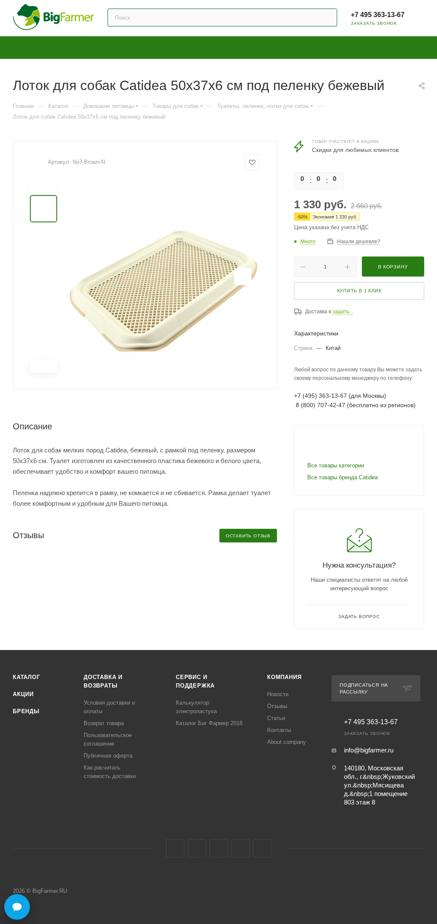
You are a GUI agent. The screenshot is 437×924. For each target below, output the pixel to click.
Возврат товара (104, 723)
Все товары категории (335, 465)
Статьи (276, 718)
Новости (277, 694)
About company (286, 742)
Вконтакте (175, 848)
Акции (23, 694)
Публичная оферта (108, 755)
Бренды (26, 711)
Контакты (279, 730)
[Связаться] (17, 907)
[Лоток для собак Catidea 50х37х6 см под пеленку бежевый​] (164, 277)
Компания (284, 677)
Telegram (197, 848)
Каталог (26, 677)
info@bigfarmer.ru (368, 750)
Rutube (240, 848)
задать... (342, 312)
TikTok (262, 848)
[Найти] (326, 17)
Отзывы (277, 706)
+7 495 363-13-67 (378, 14)
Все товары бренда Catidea (342, 477)
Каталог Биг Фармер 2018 (209, 723)
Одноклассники (219, 848)
